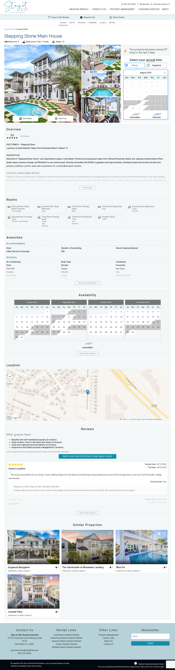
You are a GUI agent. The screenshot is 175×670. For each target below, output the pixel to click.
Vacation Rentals (78, 9)
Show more (87, 188)
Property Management (122, 9)
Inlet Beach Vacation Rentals (66, 635)
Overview (63, 23)
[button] (87, 392)
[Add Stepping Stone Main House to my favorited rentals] (73, 50)
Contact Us (108, 644)
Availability (92, 23)
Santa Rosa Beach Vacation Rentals (66, 638)
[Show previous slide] (8, 547)
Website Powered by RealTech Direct (151, 664)
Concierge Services (149, 9)
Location (103, 23)
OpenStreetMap (147, 419)
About (165, 9)
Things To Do (99, 9)
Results (9, 29)
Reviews (112, 23)
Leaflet (123, 419)
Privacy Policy (37, 666)
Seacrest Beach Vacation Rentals (66, 641)
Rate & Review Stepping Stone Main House (87, 456)
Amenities (81, 23)
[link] (33, 551)
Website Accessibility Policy (21, 666)
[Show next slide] (58, 547)
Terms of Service (154, 667)
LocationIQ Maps (135, 419)
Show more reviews (88, 513)
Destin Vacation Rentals (66, 644)
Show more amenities (87, 283)
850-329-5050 (24, 653)
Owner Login (108, 638)
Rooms (72, 23)
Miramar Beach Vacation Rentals (66, 647)
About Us (108, 641)
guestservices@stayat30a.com (24, 650)
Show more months (87, 353)
